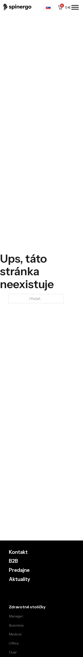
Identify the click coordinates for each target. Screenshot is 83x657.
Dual (12, 652)
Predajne (19, 570)
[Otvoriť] (75, 7)
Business (16, 625)
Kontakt (18, 552)
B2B (13, 561)
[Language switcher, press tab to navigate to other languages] (48, 7)
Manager (16, 616)
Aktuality (19, 579)
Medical (15, 634)
